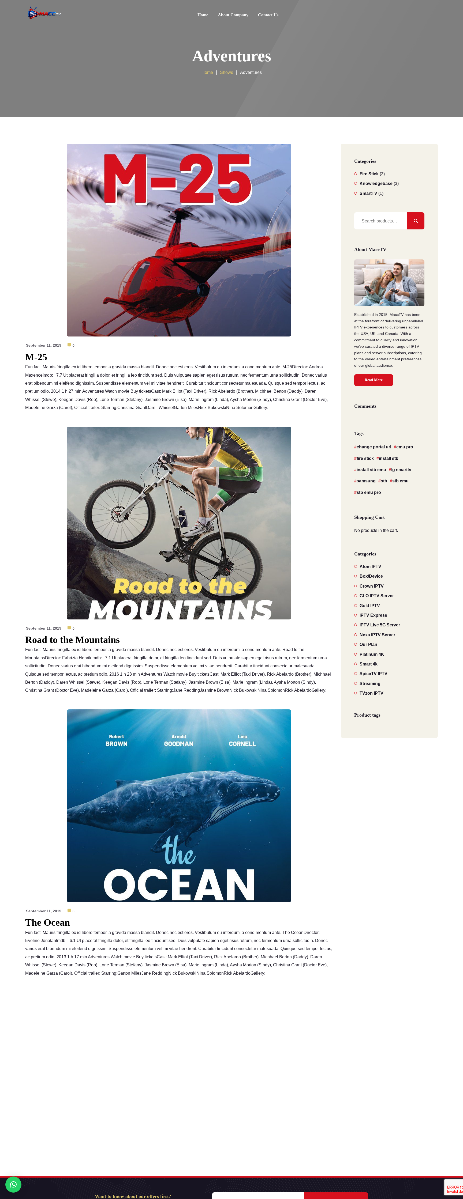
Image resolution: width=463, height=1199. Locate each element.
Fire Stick (369, 174)
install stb (388, 458)
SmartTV (368, 193)
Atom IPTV (370, 566)
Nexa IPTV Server (377, 635)
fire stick (365, 458)
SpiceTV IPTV (373, 673)
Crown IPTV (372, 586)
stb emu (400, 481)
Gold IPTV (370, 605)
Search (415, 220)
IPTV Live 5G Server (380, 625)
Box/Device (371, 576)
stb (384, 481)
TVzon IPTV (371, 693)
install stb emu (371, 469)
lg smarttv (401, 469)
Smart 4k (369, 664)
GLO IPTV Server (377, 595)
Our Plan (368, 644)
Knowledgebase (376, 183)
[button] (13, 1185)
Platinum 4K (372, 654)
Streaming (370, 683)
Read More (374, 380)
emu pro (404, 447)
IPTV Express (373, 615)
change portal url (374, 447)
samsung (366, 481)
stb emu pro (369, 492)
